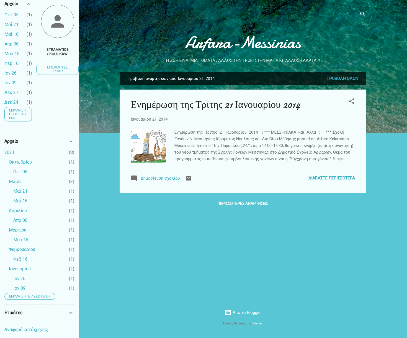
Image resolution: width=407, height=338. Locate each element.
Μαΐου (15, 181)
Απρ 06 (11, 44)
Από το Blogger (246, 312)
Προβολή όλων (342, 78)
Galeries (256, 323)
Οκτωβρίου (20, 162)
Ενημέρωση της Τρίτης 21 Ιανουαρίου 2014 (215, 104)
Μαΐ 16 (11, 34)
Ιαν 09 (10, 82)
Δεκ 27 (11, 92)
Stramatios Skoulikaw (58, 51)
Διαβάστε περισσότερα (331, 178)
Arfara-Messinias (243, 42)
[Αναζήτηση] (362, 15)
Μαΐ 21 (11, 24)
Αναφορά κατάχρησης (26, 329)
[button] (351, 102)
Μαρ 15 (11, 53)
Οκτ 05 (11, 14)
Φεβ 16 (11, 63)
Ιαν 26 (10, 73)
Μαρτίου (17, 230)
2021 (9, 152)
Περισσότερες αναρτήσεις (243, 203)
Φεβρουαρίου (22, 249)
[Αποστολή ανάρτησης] (188, 180)
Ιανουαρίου (20, 268)
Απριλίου (18, 210)
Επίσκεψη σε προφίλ (57, 69)
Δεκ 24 (11, 102)
